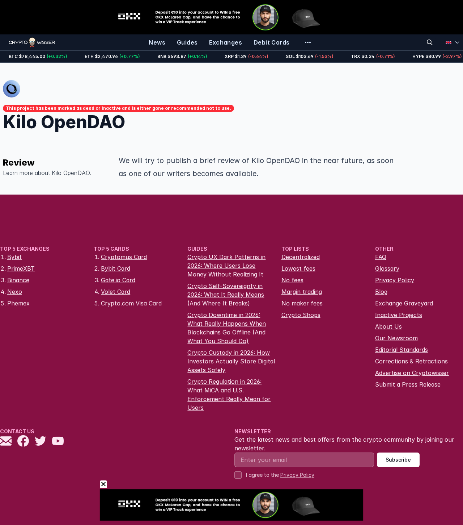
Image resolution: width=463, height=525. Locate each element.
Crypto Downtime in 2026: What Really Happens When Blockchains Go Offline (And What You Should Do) (226, 328)
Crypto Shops (300, 314)
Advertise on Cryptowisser (412, 372)
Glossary (387, 268)
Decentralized (300, 257)
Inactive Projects (398, 314)
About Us (388, 326)
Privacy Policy (394, 280)
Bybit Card (115, 268)
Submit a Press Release (408, 384)
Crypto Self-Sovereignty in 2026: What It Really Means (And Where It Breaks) (225, 294)
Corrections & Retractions (411, 361)
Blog (381, 291)
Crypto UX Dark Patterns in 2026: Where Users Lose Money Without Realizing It (226, 265)
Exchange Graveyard (404, 303)
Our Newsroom (396, 338)
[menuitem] (157, 42)
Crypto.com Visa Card (131, 303)
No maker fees (302, 303)
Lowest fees (298, 268)
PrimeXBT (21, 268)
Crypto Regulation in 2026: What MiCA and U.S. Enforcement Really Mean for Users (229, 394)
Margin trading (301, 291)
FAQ (380, 257)
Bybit (14, 257)
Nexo (14, 291)
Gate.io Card (118, 280)
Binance (18, 280)
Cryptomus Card (124, 257)
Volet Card (115, 291)
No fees (292, 280)
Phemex (18, 303)
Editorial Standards (401, 349)
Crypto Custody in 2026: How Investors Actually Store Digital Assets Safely (231, 361)
